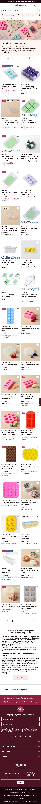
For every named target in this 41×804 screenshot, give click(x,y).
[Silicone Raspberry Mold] (10, 352)
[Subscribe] (38, 719)
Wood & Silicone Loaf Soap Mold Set (29, 538)
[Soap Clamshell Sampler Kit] (10, 282)
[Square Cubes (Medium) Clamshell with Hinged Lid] (30, 108)
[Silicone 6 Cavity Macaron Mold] (30, 384)
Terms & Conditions (29, 789)
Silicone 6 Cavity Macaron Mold (27, 398)
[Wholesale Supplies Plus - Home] (20, 5)
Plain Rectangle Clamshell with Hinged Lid (10, 157)
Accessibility (25, 792)
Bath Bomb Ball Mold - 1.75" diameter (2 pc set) (29, 295)
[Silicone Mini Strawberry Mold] (30, 316)
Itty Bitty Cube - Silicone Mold (27, 434)
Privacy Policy (8, 789)
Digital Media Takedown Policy (13, 795)
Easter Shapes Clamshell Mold (27, 263)
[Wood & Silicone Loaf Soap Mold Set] (30, 524)
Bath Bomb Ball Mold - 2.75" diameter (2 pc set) (10, 229)
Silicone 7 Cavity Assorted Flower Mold (9, 434)
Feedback (20, 782)
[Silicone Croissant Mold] (10, 594)
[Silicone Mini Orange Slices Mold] (10, 384)
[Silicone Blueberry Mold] (30, 352)
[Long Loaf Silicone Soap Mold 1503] (10, 558)
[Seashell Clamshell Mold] (10, 74)
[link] (11, 737)
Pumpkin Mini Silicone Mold (9, 330)
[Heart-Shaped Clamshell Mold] (30, 180)
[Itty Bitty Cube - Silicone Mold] (30, 420)
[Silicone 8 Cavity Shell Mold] (30, 558)
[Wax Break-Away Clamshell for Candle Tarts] (30, 74)
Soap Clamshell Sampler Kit (7, 295)
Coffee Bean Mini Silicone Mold (7, 468)
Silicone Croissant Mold (10, 607)
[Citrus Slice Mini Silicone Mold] (10, 524)
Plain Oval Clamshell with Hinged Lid (9, 193)
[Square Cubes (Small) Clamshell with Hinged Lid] (10, 108)
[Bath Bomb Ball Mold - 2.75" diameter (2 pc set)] (10, 215)
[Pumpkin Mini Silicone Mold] (10, 316)
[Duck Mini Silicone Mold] (10, 490)
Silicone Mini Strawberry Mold (30, 330)
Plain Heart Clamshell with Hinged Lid (29, 229)
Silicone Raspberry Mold (10, 365)
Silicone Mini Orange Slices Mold (9, 398)
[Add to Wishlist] (18, 66)
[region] (20, 1)
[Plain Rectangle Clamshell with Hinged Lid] (10, 144)
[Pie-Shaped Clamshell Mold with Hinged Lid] (30, 144)
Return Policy (18, 789)
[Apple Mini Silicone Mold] (30, 454)
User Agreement (15, 792)
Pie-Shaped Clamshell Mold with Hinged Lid (29, 157)
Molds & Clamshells (13, 18)
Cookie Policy (20, 798)
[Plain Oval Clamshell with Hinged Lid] (10, 180)
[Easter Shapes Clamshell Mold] (30, 249)
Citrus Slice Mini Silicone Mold (10, 538)
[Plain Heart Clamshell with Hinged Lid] (30, 215)
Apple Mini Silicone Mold (30, 467)
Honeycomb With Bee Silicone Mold (29, 608)
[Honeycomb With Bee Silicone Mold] (30, 594)
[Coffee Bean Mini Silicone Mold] (10, 454)
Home (3, 18)
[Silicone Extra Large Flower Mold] (30, 490)
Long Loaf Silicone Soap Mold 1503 (10, 572)
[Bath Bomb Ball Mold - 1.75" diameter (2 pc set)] (30, 282)
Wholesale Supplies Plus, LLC (23, 801)
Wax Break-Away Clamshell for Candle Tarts (29, 87)
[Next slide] (39, 1)
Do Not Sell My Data (29, 795)
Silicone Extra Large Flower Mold (28, 504)
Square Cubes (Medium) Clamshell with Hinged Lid (29, 121)
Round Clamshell (7, 262)
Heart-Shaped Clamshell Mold (27, 193)
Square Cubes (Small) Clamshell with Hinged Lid (10, 121)
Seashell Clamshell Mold (8, 87)
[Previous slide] (1, 1)
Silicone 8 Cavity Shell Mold (29, 572)
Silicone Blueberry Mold (30, 365)
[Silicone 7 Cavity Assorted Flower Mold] (10, 420)
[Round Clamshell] (10, 249)
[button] (7, 52)
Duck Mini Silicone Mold (10, 503)
